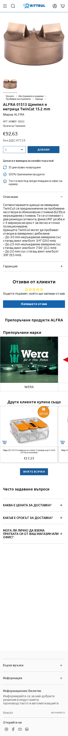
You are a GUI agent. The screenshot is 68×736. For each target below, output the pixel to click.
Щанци (39, 99)
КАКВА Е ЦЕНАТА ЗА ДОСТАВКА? (27, 505)
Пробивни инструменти (18, 99)
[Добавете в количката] (4, 442)
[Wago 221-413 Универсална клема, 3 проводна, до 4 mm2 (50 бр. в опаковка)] (29, 426)
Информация (12, 678)
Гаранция (10, 266)
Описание (10, 197)
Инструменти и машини (31, 96)
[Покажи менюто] (5, 6)
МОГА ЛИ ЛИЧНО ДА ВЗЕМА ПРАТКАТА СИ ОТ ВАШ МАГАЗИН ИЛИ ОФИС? (31, 534)
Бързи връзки (13, 665)
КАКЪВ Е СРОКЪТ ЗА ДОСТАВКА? (28, 517)
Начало (10, 96)
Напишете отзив (34, 304)
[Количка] (63, 6)
